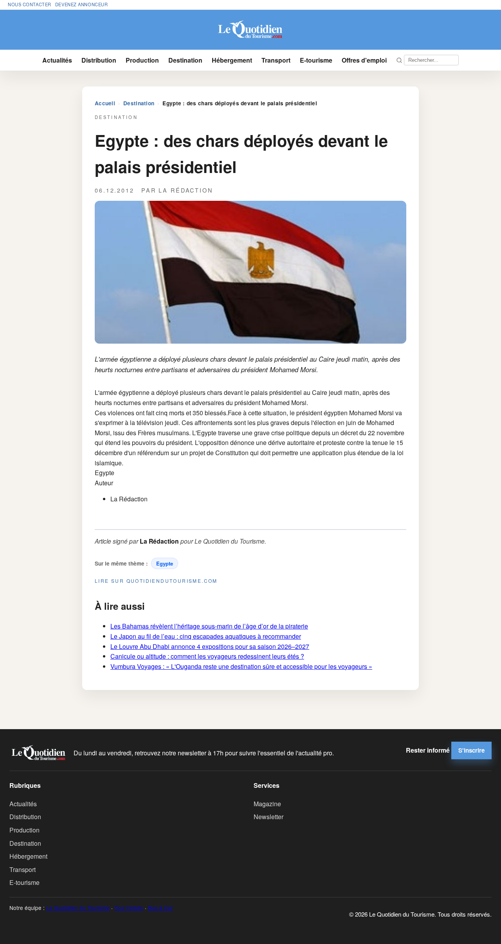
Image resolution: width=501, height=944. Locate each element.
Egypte (164, 563)
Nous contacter (29, 4)
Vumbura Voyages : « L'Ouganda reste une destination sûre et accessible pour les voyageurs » (241, 666)
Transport (275, 60)
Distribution (98, 60)
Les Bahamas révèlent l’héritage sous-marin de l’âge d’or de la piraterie (209, 626)
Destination (185, 60)
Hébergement (232, 60)
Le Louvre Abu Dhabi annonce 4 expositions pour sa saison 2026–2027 (209, 646)
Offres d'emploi (364, 60)
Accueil (105, 103)
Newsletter (268, 816)
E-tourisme (316, 60)
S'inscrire (471, 750)
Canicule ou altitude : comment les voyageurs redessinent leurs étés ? (207, 656)
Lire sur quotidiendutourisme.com (156, 580)
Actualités (57, 60)
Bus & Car (160, 908)
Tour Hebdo (128, 908)
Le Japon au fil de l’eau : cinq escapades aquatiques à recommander (205, 636)
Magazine (267, 803)
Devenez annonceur (81, 4)
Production (142, 60)
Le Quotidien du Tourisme (78, 908)
